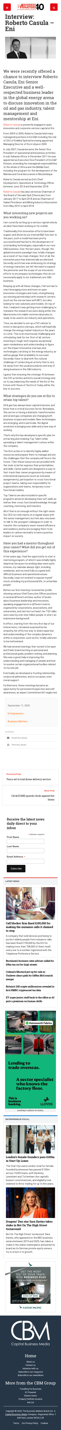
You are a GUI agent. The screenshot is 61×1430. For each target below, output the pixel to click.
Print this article (18, 745)
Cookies (44, 1423)
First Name (13, 837)
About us (30, 1362)
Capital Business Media (16, 1414)
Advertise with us (30, 1368)
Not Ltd (30, 1402)
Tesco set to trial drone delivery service (28, 779)
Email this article (19, 738)
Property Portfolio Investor (30, 1399)
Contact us (30, 1365)
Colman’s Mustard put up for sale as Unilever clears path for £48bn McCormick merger (29, 975)
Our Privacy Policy (30, 1423)
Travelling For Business (30, 1389)
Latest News (12, 881)
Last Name (13, 846)
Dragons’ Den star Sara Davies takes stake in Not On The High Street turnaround (29, 1225)
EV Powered (30, 1392)
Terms (16, 1423)
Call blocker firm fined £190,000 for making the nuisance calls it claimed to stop (29, 926)
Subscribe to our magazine (30, 1372)
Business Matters (17, 721)
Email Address (16, 856)
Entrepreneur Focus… (17, 1119)
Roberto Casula (11, 124)
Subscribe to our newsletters (31, 1375)
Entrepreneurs (16, 713)
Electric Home (30, 1396)
